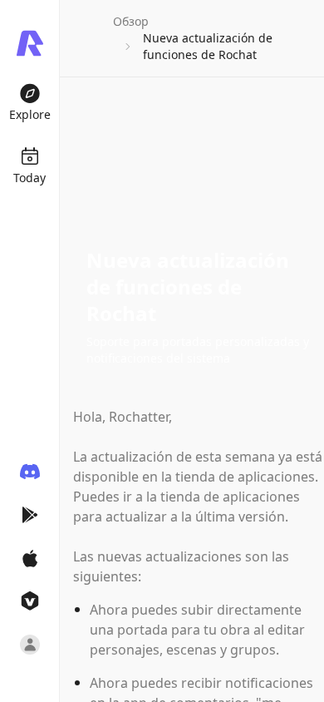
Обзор (131, 21)
